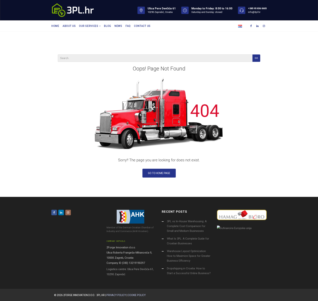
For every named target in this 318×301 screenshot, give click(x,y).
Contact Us (142, 25)
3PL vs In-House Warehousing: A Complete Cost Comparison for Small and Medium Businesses (187, 226)
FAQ (128, 25)
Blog (107, 25)
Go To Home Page (159, 173)
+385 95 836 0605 (257, 8)
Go (256, 58)
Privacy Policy (116, 295)
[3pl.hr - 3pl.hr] (73, 10)
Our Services (89, 25)
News (118, 25)
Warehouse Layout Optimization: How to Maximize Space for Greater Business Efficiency (188, 255)
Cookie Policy (137, 295)
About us (69, 25)
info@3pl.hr (254, 12)
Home (55, 25)
